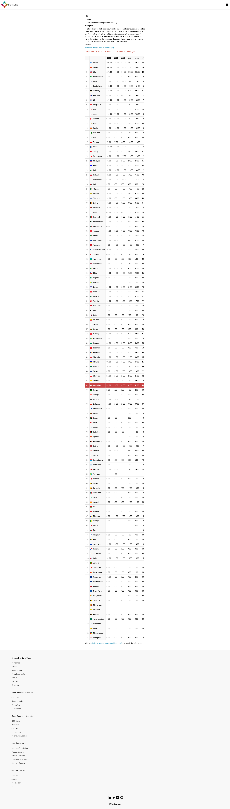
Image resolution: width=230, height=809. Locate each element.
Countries (15, 697)
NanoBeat (15, 725)
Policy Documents (18, 674)
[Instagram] (121, 798)
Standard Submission (19, 763)
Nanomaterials (17, 670)
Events (14, 666)
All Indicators (16, 708)
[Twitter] (113, 798)
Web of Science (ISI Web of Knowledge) (99, 48)
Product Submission (19, 752)
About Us (15, 775)
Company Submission (20, 748)
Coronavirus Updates (19, 736)
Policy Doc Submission (20, 759)
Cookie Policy (16, 783)
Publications (16, 732)
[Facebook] (117, 798)
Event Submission (18, 755)
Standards (15, 681)
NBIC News (16, 721)
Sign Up (14, 779)
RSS (13, 786)
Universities (16, 685)
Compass (15, 728)
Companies (16, 663)
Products (15, 678)
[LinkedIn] (110, 798)
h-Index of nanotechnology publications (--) (107, 643)
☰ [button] (226, 4)
